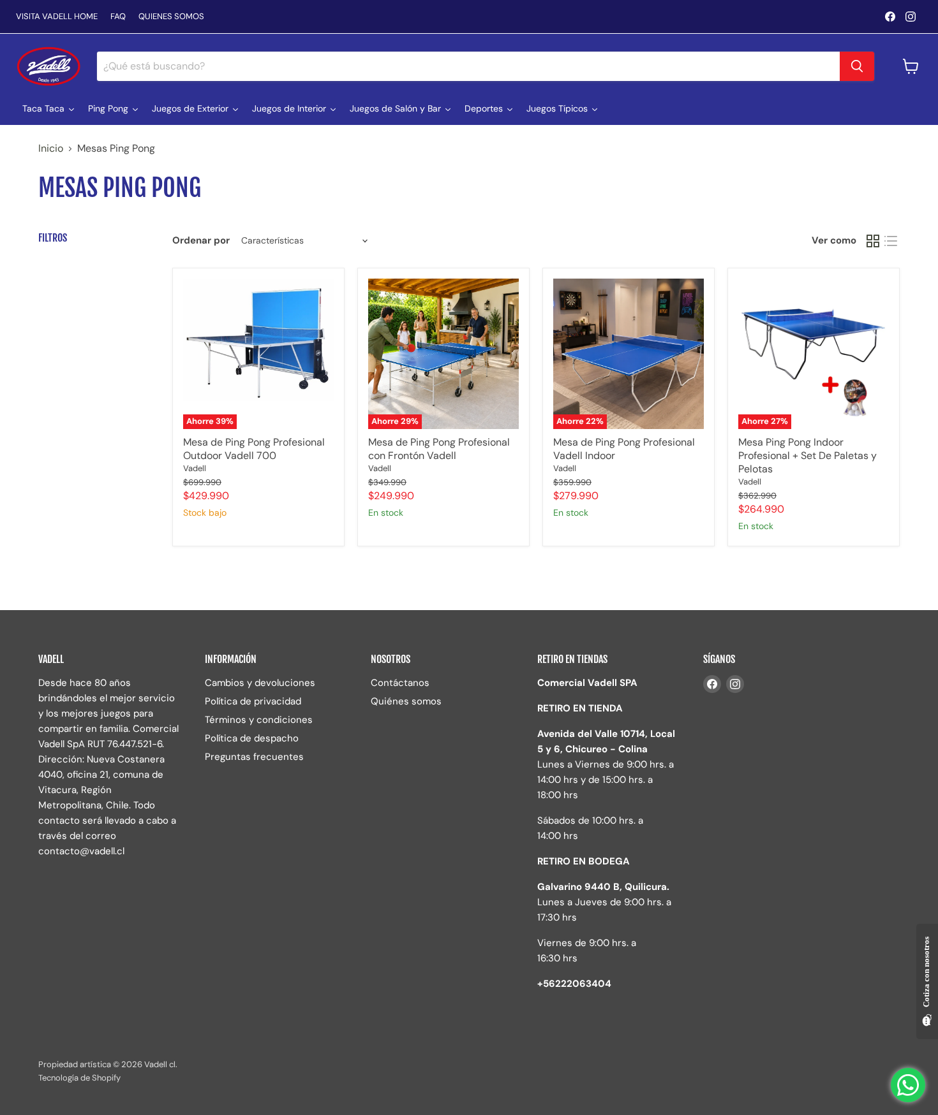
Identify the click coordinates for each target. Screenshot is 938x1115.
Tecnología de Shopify (79, 1077)
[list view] (891, 241)
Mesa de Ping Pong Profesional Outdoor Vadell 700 (254, 448)
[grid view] (873, 241)
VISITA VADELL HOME (57, 17)
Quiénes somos (406, 701)
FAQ (118, 17)
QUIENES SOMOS (171, 17)
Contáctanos (400, 682)
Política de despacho (252, 738)
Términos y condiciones (259, 719)
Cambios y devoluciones (260, 682)
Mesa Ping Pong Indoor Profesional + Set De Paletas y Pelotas (807, 455)
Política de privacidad (253, 701)
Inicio (50, 148)
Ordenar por (201, 240)
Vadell (194, 468)
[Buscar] (857, 66)
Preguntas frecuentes (254, 756)
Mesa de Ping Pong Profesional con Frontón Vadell (439, 448)
